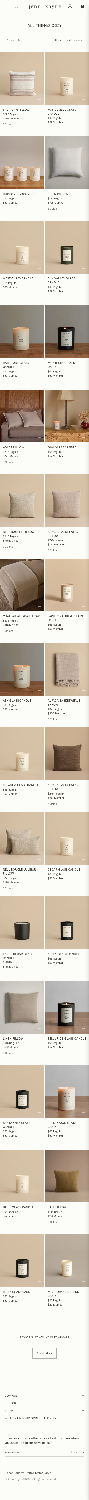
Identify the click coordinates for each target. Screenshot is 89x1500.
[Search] (70, 6)
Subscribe (77, 1452)
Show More (44, 1353)
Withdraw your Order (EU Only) (30, 1418)
